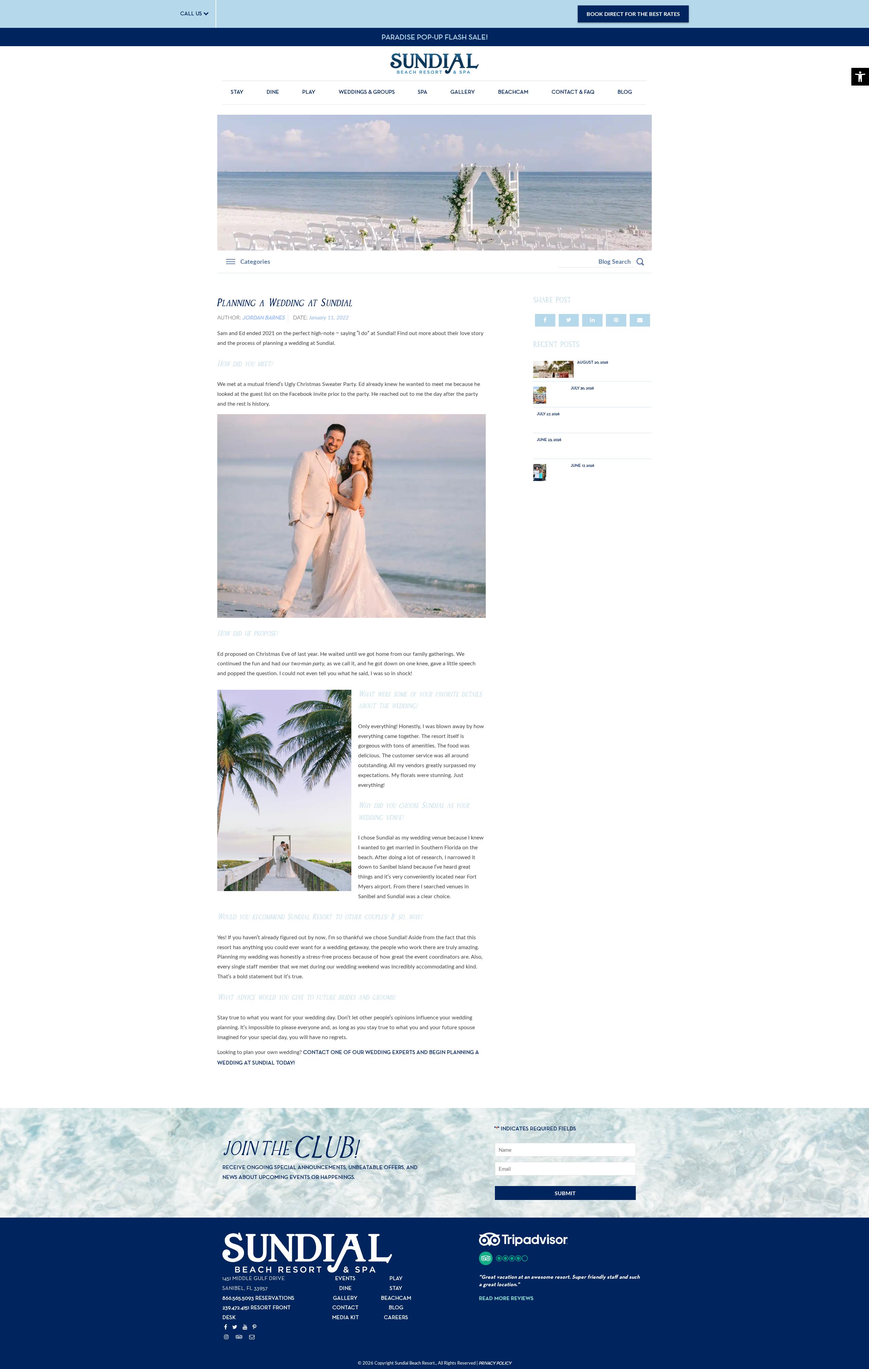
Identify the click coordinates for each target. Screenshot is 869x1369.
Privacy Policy (495, 1363)
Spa (422, 92)
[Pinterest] (254, 1327)
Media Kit (345, 1317)
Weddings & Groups (367, 92)
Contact (345, 1308)
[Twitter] (234, 1327)
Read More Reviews (506, 1298)
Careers (396, 1317)
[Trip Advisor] (239, 1337)
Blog (624, 92)
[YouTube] (245, 1327)
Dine (272, 92)
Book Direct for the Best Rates (633, 14)
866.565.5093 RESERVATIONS (258, 1298)
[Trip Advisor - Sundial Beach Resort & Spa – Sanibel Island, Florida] (523, 1243)
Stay (237, 92)
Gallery (462, 92)
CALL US (191, 14)
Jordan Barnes (263, 318)
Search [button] (640, 262)
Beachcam (513, 92)
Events (345, 1278)
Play (308, 92)
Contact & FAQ (573, 92)
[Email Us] (252, 1337)
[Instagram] (226, 1337)
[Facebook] (225, 1327)
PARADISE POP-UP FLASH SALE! (435, 37)
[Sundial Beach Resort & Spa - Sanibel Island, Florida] (434, 63)
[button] (503, 1258)
